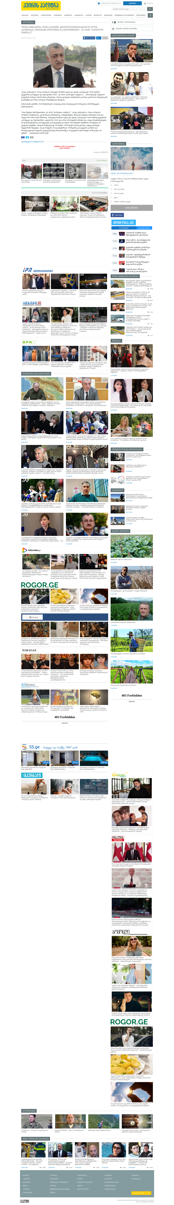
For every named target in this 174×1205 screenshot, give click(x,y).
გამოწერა (132, 3)
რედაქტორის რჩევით (123, 35)
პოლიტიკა (28, 22)
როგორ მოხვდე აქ (101, 160)
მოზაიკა (116, 341)
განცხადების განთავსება (110, 3)
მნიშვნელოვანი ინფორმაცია (127, 449)
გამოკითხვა (118, 144)
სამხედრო (117, 490)
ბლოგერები (29, 1111)
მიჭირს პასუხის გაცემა (122, 201)
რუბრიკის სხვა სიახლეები (36, 374)
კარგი (116, 185)
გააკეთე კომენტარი (100, 152)
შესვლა (150, 3)
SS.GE (23, 160)
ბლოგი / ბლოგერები (126, 22)
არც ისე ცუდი (119, 193)
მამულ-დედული (120, 531)
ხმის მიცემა (132, 208)
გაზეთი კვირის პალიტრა (126, 29)
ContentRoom (99, 193)
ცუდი (116, 197)
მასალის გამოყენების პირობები (145, 1202)
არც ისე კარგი (119, 189)
